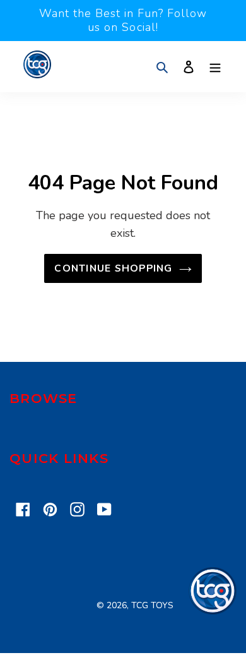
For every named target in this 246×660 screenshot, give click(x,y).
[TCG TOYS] (213, 611)
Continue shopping (113, 268)
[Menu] (215, 66)
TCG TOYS (152, 605)
